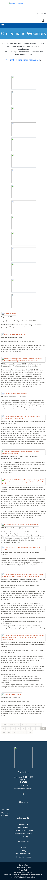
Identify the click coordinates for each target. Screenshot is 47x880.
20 (14, 732)
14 (28, 728)
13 (23, 728)
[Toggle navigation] (2, 25)
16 (38, 728)
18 (4, 732)
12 (18, 728)
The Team (5, 810)
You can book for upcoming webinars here (23, 60)
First (4, 725)
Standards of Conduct (23, 867)
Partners (4, 815)
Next (29, 732)
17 (43, 728)
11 (13, 728)
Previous (12, 725)
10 (8, 728)
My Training (41, 13)
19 (9, 732)
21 (19, 732)
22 (24, 732)
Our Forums (5, 813)
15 (33, 728)
